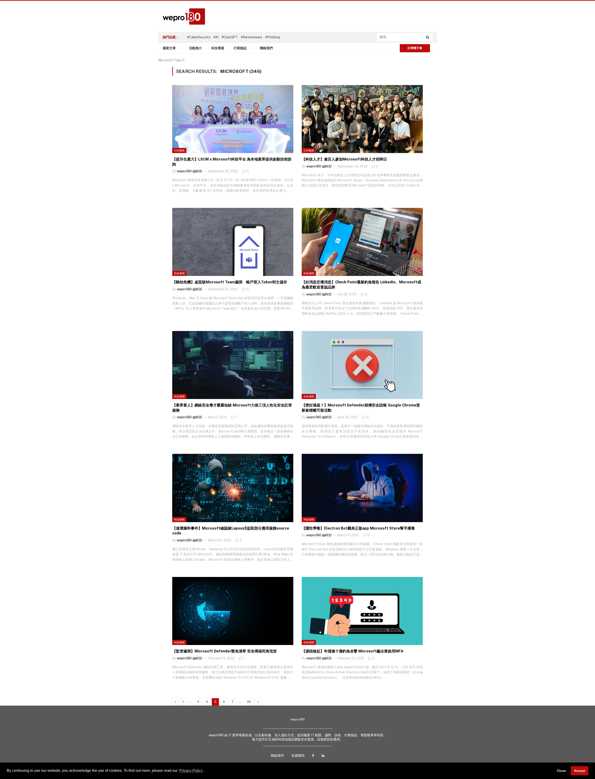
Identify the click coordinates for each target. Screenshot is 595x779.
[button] (206, 771)
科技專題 (217, 48)
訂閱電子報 (415, 48)
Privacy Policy (191, 770)
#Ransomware (251, 37)
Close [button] (561, 770)
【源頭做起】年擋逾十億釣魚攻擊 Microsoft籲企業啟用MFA (352, 651)
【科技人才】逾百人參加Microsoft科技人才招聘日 (344, 159)
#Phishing (272, 37)
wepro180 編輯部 (189, 171)
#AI (215, 37)
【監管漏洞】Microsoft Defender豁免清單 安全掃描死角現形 (224, 651)
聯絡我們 (266, 48)
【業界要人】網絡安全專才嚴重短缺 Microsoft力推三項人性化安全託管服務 (232, 407)
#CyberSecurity (198, 37)
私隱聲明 (297, 755)
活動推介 (195, 48)
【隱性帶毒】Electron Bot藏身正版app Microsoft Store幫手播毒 (358, 528)
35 (249, 702)
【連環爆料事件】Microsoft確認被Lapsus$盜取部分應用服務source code (230, 531)
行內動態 (179, 150)
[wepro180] (181, 16)
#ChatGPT (229, 37)
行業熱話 (240, 48)
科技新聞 (179, 273)
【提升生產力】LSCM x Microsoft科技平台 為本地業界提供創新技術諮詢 (231, 162)
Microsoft (165, 60)
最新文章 (169, 48)
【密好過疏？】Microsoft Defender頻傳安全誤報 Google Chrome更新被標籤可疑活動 (361, 407)
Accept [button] (579, 770)
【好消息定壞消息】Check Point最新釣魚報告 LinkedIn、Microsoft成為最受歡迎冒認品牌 (361, 284)
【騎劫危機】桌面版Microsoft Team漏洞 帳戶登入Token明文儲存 (229, 282)
